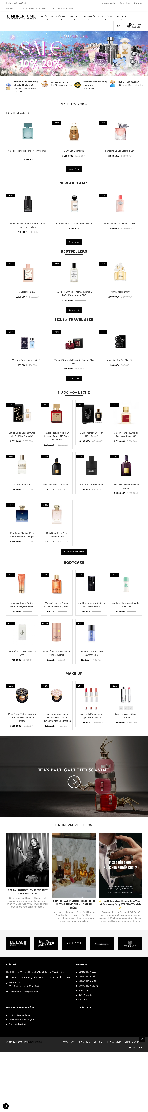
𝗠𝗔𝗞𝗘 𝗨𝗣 (74, 674)
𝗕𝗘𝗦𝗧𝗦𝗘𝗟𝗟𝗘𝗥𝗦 (74, 251)
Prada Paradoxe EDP (27, 151)
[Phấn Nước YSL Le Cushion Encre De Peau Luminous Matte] (22, 695)
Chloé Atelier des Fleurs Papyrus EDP (74, 151)
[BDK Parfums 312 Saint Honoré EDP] (27, 205)
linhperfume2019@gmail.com (23, 991)
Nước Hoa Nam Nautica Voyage (120, 151)
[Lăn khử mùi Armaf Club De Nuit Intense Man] (91, 584)
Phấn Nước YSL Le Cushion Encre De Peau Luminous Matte (22, 717)
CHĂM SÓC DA (132, 1042)
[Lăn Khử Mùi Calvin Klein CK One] (22, 633)
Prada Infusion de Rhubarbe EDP (74, 223)
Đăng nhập (124, 3)
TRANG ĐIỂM (114, 1042)
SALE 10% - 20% (74, 104)
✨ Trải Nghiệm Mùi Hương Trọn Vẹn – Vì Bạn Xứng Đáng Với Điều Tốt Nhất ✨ (120, 904)
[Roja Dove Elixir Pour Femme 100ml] (56, 514)
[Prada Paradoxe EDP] (27, 132)
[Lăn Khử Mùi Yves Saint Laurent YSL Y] (91, 633)
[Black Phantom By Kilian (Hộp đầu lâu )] (91, 414)
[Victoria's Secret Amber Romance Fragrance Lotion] (22, 584)
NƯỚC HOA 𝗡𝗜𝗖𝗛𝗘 (74, 392)
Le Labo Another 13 (22, 484)
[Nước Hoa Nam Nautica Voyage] (120, 132)
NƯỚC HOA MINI (87, 981)
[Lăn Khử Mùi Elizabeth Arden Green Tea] (126, 584)
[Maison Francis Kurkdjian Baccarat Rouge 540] (126, 414)
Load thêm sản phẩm (74, 552)
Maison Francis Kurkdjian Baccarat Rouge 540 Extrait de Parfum (56, 436)
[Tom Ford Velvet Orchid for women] (126, 466)
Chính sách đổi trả (17, 1024)
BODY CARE (85, 995)
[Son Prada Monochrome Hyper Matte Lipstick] (91, 695)
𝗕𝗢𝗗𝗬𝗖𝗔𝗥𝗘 (74, 563)
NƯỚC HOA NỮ (86, 976)
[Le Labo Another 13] (22, 466)
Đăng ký (138, 3)
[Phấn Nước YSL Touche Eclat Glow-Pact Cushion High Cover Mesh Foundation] (56, 695)
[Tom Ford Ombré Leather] (120, 273)
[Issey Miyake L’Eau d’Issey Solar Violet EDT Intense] (120, 205)
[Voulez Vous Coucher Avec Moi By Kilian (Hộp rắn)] (22, 414)
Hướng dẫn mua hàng (19, 1015)
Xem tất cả (74, 169)
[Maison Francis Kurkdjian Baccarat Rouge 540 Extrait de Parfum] (56, 414)
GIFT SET (83, 999)
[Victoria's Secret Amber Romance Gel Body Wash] (56, 584)
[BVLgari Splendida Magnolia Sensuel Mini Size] (27, 341)
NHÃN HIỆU (84, 1042)
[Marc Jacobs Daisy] (74, 273)
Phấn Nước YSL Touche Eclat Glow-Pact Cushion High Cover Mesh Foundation (57, 717)
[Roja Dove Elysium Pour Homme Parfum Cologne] (22, 514)
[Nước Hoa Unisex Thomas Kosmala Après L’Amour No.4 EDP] (27, 273)
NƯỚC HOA (68, 1042)
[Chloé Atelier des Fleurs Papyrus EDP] (74, 132)
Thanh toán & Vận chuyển (21, 1019)
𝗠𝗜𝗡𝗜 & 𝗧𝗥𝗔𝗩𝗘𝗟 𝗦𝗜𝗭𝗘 (74, 320)
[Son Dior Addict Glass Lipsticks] (126, 695)
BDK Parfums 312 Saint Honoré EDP (28, 223)
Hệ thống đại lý (108, 3)
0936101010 (20, 3)
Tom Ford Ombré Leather (120, 292)
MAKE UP (83, 990)
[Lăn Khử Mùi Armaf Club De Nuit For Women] (56, 633)
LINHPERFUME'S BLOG (74, 825)
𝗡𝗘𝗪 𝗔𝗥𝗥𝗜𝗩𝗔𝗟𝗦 (74, 183)
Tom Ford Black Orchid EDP (56, 484)
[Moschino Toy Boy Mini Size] (74, 341)
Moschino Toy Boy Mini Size (74, 360)
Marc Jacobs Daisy (74, 292)
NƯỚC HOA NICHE (88, 985)
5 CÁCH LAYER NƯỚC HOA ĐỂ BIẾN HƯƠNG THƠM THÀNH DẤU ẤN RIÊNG (74, 904)
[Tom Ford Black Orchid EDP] (56, 466)
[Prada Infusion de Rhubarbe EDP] (74, 205)
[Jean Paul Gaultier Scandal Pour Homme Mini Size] (120, 341)
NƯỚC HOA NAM (87, 972)
